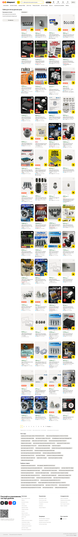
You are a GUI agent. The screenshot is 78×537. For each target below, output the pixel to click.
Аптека (23, 511)
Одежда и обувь (25, 507)
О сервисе (41, 503)
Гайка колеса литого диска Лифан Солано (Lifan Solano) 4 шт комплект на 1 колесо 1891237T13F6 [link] (40, 334)
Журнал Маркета (42, 507)
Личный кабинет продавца (44, 518)
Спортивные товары (26, 522)
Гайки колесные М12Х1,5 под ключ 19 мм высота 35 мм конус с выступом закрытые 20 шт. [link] (27, 198)
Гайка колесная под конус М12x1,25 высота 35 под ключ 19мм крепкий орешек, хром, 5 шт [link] (27, 88)
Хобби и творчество (26, 514)
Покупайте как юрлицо (43, 502)
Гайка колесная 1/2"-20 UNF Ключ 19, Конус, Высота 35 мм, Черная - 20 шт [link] (68, 252)
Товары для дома (25, 509)
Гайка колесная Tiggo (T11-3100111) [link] (54, 198)
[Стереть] (42, 2)
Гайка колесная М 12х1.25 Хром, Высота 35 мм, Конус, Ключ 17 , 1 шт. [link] (68, 307)
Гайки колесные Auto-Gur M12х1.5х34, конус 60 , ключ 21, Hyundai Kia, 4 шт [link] (40, 280)
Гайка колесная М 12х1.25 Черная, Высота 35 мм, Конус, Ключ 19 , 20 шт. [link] (68, 144)
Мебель (23, 500)
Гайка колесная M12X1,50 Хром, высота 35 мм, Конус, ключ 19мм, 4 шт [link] (68, 226)
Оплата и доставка (42, 500)
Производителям (63, 502)
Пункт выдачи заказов (64, 503)
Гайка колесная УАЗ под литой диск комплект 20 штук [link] (54, 171)
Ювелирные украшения (26, 529)
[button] (24, 12)
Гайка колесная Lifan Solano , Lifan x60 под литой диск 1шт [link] (68, 170)
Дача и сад (24, 516)
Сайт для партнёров (43, 524)
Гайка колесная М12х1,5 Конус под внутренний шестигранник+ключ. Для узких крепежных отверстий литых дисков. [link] (27, 118)
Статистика (5, 534)
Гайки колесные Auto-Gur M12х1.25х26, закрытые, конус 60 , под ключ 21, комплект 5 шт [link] (68, 391)
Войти (73, 2)
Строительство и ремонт (27, 525)
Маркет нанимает (63, 505)
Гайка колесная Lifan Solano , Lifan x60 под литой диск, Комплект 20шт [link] (40, 226)
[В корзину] (32, 29)
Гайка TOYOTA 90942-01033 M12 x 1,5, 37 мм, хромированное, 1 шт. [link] (27, 363)
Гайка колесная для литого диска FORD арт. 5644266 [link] (26, 334)
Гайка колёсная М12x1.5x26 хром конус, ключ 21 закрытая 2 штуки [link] (68, 418)
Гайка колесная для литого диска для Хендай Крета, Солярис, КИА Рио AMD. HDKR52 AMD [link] (40, 391)
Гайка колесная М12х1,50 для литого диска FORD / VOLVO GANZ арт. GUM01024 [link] (41, 144)
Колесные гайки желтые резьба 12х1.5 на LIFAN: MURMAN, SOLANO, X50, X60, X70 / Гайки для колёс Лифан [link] (54, 307)
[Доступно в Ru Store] (14, 504)
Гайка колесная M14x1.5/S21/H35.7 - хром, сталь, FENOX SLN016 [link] (68, 89)
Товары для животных (26, 524)
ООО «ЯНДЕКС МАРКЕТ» (72, 533)
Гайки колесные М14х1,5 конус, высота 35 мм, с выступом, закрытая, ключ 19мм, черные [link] (54, 252)
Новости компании (64, 498)
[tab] (5, 5)
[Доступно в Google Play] (6, 504)
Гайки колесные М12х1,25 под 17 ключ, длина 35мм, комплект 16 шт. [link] (54, 62)
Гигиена (23, 503)
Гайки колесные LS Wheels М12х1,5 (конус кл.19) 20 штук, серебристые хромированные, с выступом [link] (41, 252)
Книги (23, 518)
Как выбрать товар (42, 498)
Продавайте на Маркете (44, 520)
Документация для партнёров (45, 522)
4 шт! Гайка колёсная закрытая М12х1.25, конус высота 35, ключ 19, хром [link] (54, 417)
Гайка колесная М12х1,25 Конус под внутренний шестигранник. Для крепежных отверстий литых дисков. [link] (68, 280)
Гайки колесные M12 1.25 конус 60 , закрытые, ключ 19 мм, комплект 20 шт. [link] (54, 144)
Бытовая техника (25, 502)
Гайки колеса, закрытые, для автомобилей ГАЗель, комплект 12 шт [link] (27, 280)
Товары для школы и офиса (27, 520)
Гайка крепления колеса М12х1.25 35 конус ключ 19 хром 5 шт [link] (26, 35)
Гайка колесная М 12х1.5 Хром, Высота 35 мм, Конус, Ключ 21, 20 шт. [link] (40, 118)
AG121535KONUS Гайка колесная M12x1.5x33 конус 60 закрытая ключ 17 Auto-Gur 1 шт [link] (68, 363)
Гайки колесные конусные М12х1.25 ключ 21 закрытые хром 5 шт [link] (68, 117)
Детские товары (25, 527)
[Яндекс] (75, 535)
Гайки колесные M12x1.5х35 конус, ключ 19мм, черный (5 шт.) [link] (41, 198)
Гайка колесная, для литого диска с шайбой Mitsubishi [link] (40, 171)
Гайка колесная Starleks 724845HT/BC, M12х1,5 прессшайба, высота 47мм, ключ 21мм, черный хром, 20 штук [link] (41, 62)
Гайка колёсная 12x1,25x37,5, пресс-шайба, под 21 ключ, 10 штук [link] (55, 225)
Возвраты (41, 505)
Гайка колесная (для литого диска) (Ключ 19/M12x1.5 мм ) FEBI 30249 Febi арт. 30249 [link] (27, 144)
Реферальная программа (65, 500)
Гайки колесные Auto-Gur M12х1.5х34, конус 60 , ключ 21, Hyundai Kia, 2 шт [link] (40, 418)
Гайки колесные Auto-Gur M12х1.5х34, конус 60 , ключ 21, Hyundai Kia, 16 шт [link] (27, 226)
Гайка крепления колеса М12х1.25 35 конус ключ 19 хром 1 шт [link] (40, 35)
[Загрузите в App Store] (2, 504)
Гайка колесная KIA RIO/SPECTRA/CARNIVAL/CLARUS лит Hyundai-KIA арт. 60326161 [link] (55, 280)
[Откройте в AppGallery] (10, 504)
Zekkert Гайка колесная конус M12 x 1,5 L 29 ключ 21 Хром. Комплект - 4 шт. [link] (55, 118)
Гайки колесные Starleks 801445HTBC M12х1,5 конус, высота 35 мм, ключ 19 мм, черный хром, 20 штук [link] (26, 252)
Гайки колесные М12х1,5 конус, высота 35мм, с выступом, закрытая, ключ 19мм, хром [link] (54, 334)
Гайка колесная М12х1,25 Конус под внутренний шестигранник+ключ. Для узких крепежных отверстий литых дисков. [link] (27, 62)
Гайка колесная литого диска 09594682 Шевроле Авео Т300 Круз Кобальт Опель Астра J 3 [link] (68, 200)
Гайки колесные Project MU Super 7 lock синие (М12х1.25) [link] (27, 171)
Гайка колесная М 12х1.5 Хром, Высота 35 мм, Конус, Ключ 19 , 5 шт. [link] (54, 90)
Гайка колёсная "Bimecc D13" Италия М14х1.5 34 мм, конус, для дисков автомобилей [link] (41, 363)
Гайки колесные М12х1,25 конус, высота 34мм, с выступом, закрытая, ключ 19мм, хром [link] (54, 363)
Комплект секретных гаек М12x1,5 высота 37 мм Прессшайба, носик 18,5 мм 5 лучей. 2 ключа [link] (27, 307)
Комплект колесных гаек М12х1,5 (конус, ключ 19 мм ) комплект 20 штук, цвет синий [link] (41, 89)
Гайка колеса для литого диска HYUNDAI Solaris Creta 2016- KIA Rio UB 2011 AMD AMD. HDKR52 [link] (54, 35)
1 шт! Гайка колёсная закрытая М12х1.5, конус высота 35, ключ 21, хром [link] (26, 391)
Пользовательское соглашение (15, 534)
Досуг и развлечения (26, 498)
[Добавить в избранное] (32, 16)
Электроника (24, 505)
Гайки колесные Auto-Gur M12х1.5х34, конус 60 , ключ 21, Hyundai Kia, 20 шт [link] (27, 418)
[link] (32, 436)
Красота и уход (25, 513)
